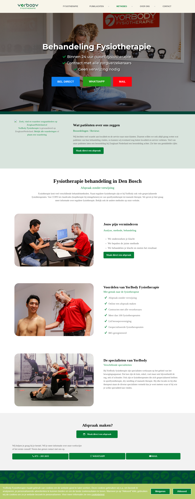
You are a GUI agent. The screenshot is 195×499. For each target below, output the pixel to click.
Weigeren (160, 491)
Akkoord (182, 491)
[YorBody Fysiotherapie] (28, 6)
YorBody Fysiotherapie (28, 128)
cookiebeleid (97, 494)
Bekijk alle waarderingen (45, 131)
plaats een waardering (37, 135)
